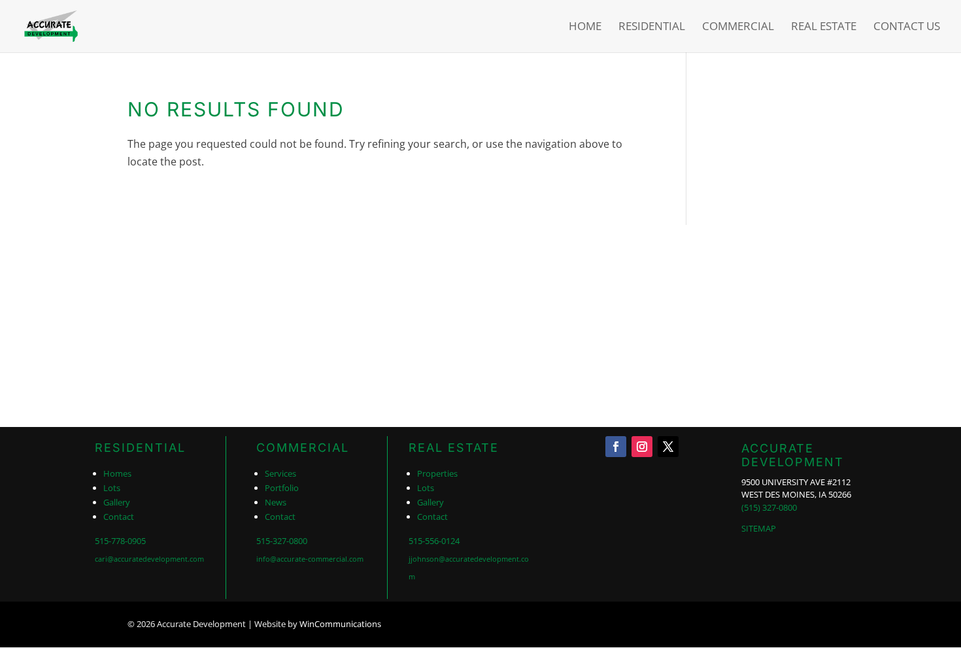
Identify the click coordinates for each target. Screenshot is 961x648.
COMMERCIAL (302, 447)
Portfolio (282, 488)
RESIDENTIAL (140, 447)
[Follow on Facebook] (615, 446)
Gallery (116, 502)
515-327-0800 (281, 541)
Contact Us (906, 27)
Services (280, 473)
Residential (651, 27)
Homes (117, 473)
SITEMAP (758, 528)
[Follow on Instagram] (642, 446)
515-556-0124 (434, 541)
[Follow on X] (668, 446)
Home (585, 27)
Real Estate (823, 27)
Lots (111, 488)
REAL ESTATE (454, 447)
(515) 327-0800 (769, 507)
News (275, 502)
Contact (118, 516)
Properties (437, 473)
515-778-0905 (120, 541)
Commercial (738, 27)
